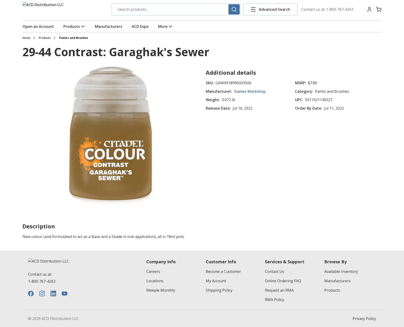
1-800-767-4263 (340, 9)
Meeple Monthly (160, 290)
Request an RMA (279, 290)
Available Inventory (341, 271)
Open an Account (38, 26)
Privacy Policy (364, 318)
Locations (154, 280)
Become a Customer (223, 271)
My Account (216, 280)
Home (26, 38)
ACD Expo (140, 26)
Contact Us (274, 271)
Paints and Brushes (73, 38)
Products (71, 26)
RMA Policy (274, 299)
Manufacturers (108, 26)
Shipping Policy (219, 290)
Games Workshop (250, 91)
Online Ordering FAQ (283, 280)
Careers (153, 271)
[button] (270, 9)
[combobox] (176, 9)
